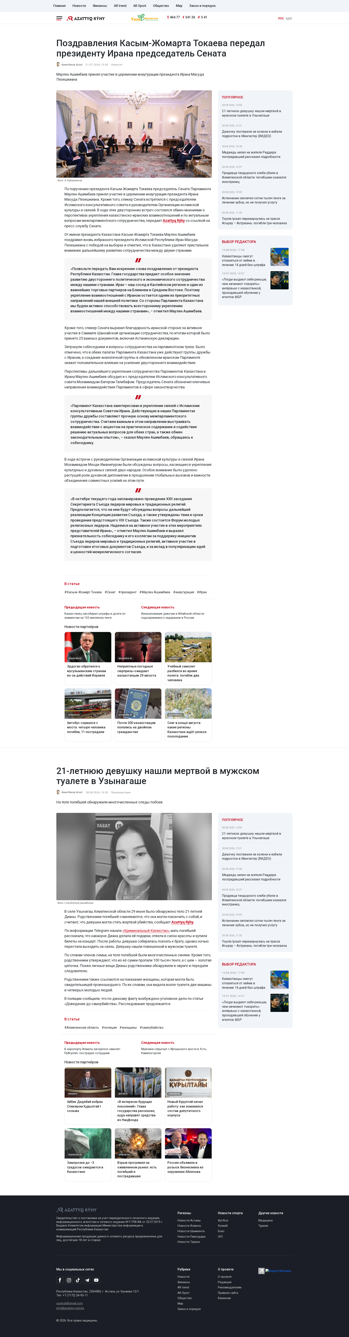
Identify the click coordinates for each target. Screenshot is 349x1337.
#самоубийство (151, 1027)
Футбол (223, 1220)
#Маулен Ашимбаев (154, 592)
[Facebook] (60, 1280)
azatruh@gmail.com (69, 1303)
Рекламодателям (229, 1287)
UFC (220, 1236)
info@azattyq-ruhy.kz (70, 1308)
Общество (161, 6)
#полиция (109, 1027)
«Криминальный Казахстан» (145, 930)
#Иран (202, 592)
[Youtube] (96, 1280)
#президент (127, 592)
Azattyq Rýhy (174, 220)
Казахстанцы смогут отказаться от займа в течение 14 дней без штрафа (243, 260)
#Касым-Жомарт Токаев (83, 592)
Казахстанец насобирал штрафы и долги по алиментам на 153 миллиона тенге (94, 615)
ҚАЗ (289, 18)
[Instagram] (69, 1280)
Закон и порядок (202, 6)
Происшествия (120, 792)
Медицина (265, 1220)
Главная (59, 6)
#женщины (128, 1027)
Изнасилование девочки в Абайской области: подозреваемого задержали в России (173, 615)
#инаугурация (183, 592)
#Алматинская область (81, 1027)
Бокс (221, 1231)
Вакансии (224, 1298)
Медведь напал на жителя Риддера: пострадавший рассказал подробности (251, 154)
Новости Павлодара (191, 1236)
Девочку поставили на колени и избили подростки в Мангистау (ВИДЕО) (252, 134)
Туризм (263, 1225)
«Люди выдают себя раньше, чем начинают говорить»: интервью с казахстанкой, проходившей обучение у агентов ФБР (244, 288)
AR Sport (139, 6)
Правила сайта (228, 1293)
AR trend (120, 6)
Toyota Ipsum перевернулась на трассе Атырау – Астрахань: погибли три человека (254, 221)
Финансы (100, 6)
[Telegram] (87, 1280)
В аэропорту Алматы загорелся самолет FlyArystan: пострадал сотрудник (92, 1051)
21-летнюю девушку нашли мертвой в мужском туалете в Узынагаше (251, 113)
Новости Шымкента (191, 1231)
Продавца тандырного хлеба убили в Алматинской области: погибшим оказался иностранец (254, 177)
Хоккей (223, 1225)
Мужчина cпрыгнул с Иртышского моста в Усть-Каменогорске (174, 1051)
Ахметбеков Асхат (72, 64)
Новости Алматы (189, 1225)
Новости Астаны (189, 1220)
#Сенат (110, 592)
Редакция (224, 1282)
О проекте (225, 1277)
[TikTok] (78, 1280)
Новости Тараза (189, 1242)
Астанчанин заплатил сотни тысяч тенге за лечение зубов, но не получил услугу (253, 200)
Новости (79, 6)
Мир (179, 6)
